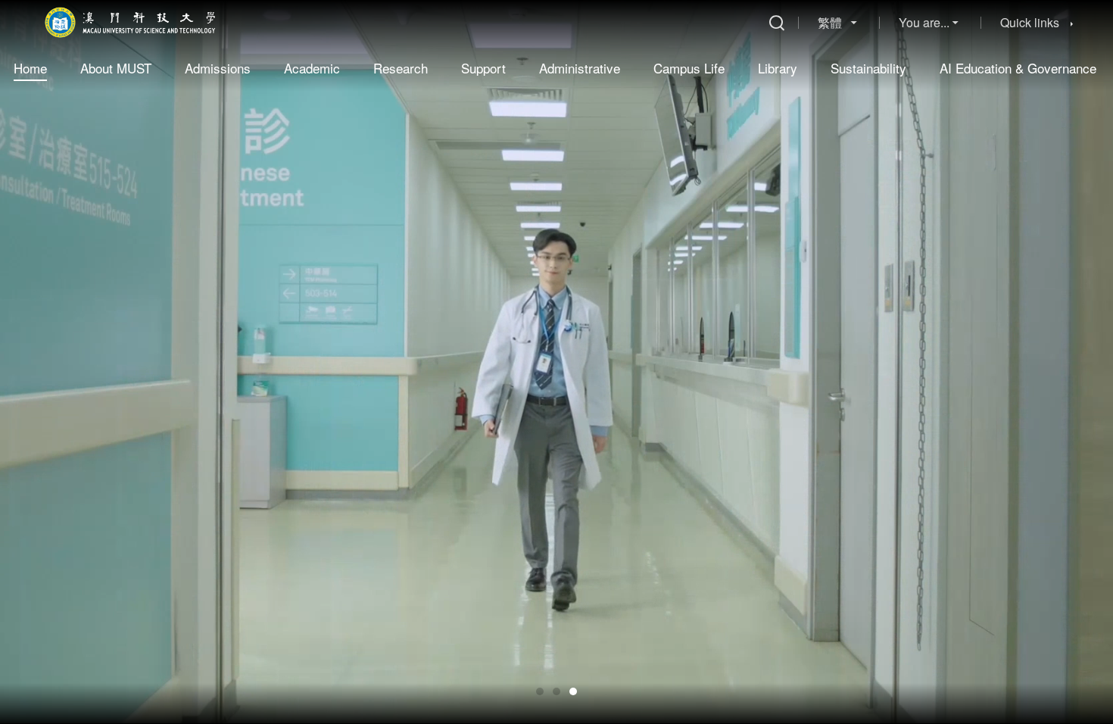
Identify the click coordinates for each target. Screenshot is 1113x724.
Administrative (579, 67)
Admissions (218, 67)
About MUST (115, 67)
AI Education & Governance (1018, 67)
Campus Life (689, 67)
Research (400, 67)
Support (483, 67)
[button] (540, 691)
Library (777, 67)
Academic (312, 67)
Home (30, 67)
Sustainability (868, 67)
